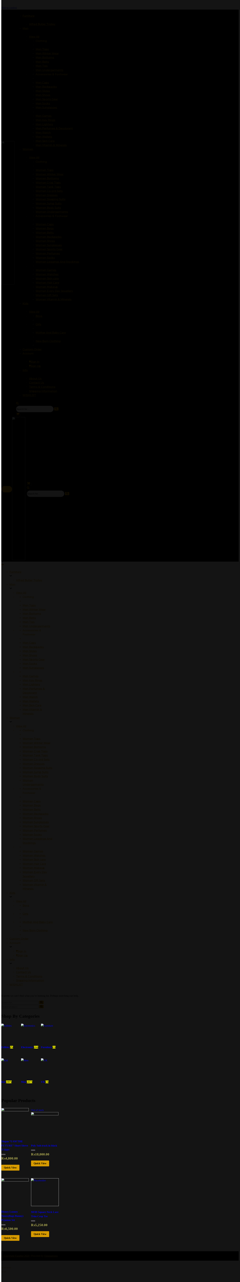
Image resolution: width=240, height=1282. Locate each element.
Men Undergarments (36, 626)
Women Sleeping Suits (37, 767)
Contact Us (23, 972)
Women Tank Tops (35, 755)
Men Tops (29, 605)
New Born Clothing (35, 930)
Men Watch (30, 697)
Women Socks (32, 834)
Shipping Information (30, 980)
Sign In (21, 951)
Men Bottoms (32, 613)
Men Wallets (31, 701)
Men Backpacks (33, 647)
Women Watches (34, 855)
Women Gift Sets (34, 880)
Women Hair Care (34, 863)
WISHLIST (16, 984)
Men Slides (30, 651)
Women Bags (32, 805)
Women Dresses (34, 763)
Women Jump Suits (35, 772)
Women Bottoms (34, 747)
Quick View (10, 1167)
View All (21, 592)
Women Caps (32, 801)
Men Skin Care (32, 705)
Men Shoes (30, 655)
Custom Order (19, 938)
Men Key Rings (32, 680)
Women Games (33, 851)
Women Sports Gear (36, 826)
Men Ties (29, 621)
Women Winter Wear (36, 743)
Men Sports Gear (34, 659)
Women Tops (31, 738)
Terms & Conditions (29, 976)
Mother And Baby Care (38, 922)
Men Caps (29, 642)
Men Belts (29, 617)
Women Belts (32, 809)
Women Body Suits (35, 776)
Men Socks (30, 663)
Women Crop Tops (35, 751)
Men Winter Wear (34, 609)
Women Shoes (32, 817)
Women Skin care (34, 859)
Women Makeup (34, 867)
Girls (25, 913)
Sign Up (22, 955)
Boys (26, 905)
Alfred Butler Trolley (29, 580)
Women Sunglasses (36, 822)
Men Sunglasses (33, 667)
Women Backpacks (35, 813)
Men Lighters (31, 684)
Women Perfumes (35, 830)
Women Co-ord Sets (36, 759)
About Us (22, 968)
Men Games (31, 676)
